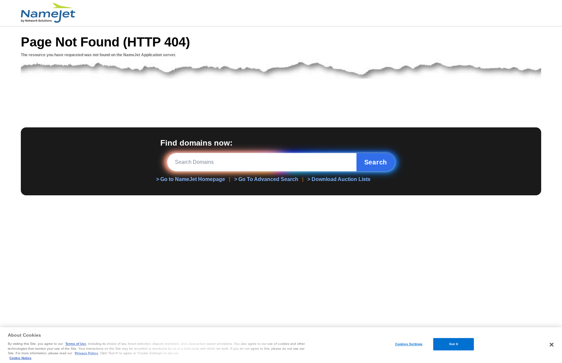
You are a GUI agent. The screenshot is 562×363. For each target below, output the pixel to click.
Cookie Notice (20, 358)
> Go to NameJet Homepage (190, 179)
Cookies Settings (409, 344)
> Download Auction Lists (338, 179)
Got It (453, 344)
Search (375, 162)
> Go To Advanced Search (266, 179)
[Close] (551, 345)
